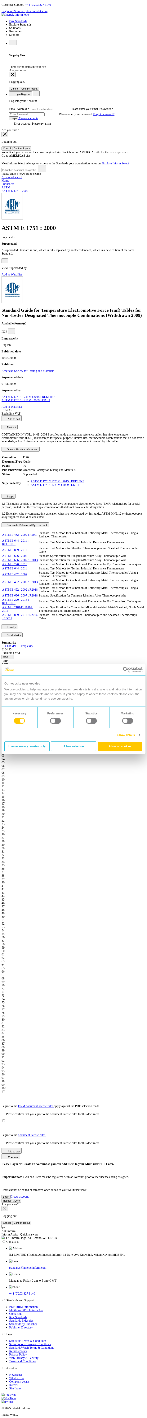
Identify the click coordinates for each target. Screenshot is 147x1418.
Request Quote (11, 1200)
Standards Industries (21, 1320)
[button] (8, 657)
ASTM (6, 187)
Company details (19, 1381)
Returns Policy (18, 1351)
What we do (16, 1378)
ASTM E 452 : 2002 (14, 574)
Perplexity (26, 646)
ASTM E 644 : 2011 (14, 568)
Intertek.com (39, 11)
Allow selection (73, 746)
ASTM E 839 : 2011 (14, 550)
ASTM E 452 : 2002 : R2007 (20, 534)
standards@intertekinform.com (27, 1267)
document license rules (32, 1135)
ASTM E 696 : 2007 (14, 555)
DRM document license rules (36, 1106)
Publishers (8, 184)
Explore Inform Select (115, 163)
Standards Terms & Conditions (27, 1340)
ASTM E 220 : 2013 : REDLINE (15, 601)
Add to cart (13, 419)
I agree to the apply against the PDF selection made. (51, 1106)
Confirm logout (29, 88)
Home (5, 180)
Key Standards (18, 1317)
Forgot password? (103, 114)
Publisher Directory (21, 1327)
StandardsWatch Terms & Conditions (31, 1347)
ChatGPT (10, 646)
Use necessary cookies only (27, 746)
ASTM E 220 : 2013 (14, 564)
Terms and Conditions (22, 1361)
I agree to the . (24, 1135)
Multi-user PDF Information (26, 1310)
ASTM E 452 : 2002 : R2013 (20, 582)
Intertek (13, 1385)
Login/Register (22, 94)
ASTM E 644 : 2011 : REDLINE (15, 542)
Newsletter (15, 1374)
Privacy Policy (18, 1354)
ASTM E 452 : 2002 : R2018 (20, 589)
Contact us (15, 1313)
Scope (10, 496)
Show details (126, 734)
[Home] (15, 14)
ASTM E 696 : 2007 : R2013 (20, 560)
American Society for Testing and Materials (28, 370)
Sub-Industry (13, 635)
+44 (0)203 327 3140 (38, 4)
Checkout (13, 1157)
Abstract (11, 427)
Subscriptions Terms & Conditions (30, 1344)
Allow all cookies (120, 746)
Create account (20, 1196)
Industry (11, 627)
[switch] (55, 721)
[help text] (5, 260)
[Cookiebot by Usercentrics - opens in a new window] (126, 669)
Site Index (15, 1388)
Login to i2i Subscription (17, 11)
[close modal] (12, 74)
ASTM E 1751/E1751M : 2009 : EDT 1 (26, 400)
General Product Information (22, 449)
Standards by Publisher (23, 1324)
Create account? (28, 118)
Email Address (54, 108)
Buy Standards (18, 21)
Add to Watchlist (12, 274)
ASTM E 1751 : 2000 (15, 190)
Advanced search (12, 177)
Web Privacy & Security (23, 1358)
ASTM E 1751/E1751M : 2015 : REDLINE (28, 396)
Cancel (14, 88)
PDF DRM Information (23, 1306)
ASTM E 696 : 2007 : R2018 (20, 595)
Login (14, 118)
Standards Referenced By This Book (26, 525)
